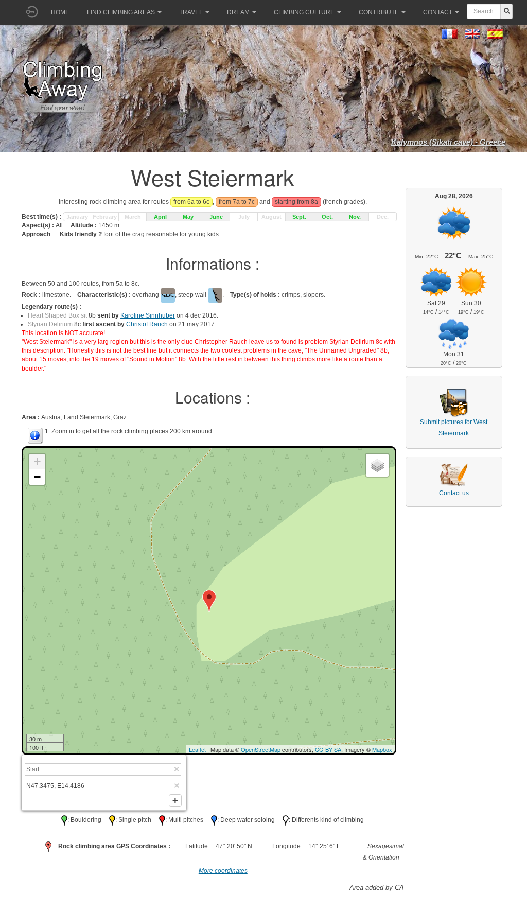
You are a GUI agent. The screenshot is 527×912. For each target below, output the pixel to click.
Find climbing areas (121, 12)
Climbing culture (304, 12)
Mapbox (382, 749)
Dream (238, 12)
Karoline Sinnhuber (147, 315)
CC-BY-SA (328, 749)
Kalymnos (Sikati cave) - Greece (448, 141)
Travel (191, 12)
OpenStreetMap (260, 749)
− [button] (37, 476)
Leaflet (197, 749)
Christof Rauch (147, 324)
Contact (437, 12)
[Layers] (377, 465)
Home (60, 12)
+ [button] (37, 461)
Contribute (379, 12)
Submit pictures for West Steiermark (453, 427)
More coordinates (223, 870)
